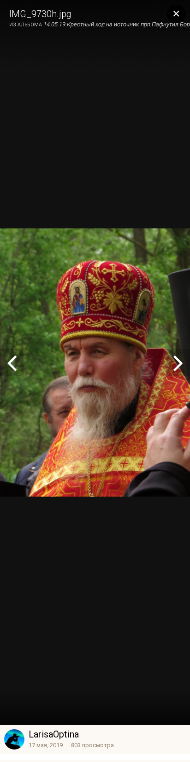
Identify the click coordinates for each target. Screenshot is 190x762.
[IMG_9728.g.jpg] (178, 362)
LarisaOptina (54, 734)
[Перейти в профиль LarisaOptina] (14, 739)
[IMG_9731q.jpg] (12, 362)
